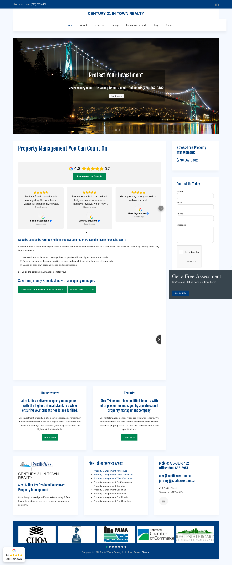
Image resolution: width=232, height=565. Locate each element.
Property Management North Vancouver (113, 474)
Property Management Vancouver (110, 471)
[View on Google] (41, 215)
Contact (169, 25)
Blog (155, 25)
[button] (18, 208)
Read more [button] (41, 207)
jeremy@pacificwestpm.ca (177, 481)
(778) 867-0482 (38, 4)
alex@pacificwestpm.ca (175, 476)
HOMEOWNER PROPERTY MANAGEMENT (43, 289)
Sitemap (146, 552)
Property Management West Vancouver (113, 478)
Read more (116, 96)
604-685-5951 (178, 468)
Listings (114, 25)
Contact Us (180, 293)
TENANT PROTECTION (82, 289)
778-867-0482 (179, 463)
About (83, 25)
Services (99, 25)
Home (69, 25)
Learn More (50, 437)
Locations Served (136, 25)
